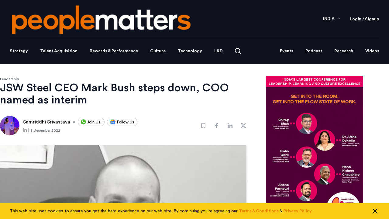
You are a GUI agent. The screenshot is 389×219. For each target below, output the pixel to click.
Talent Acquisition (58, 51)
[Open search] (238, 51)
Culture (158, 51)
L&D (218, 51)
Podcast (313, 51)
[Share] (217, 126)
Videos (372, 51)
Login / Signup (364, 19)
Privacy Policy (298, 211)
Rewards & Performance (114, 51)
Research (343, 51)
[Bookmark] (203, 126)
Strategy (19, 51)
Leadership (9, 79)
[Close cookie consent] (375, 211)
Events (286, 51)
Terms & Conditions (259, 211)
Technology (190, 51)
